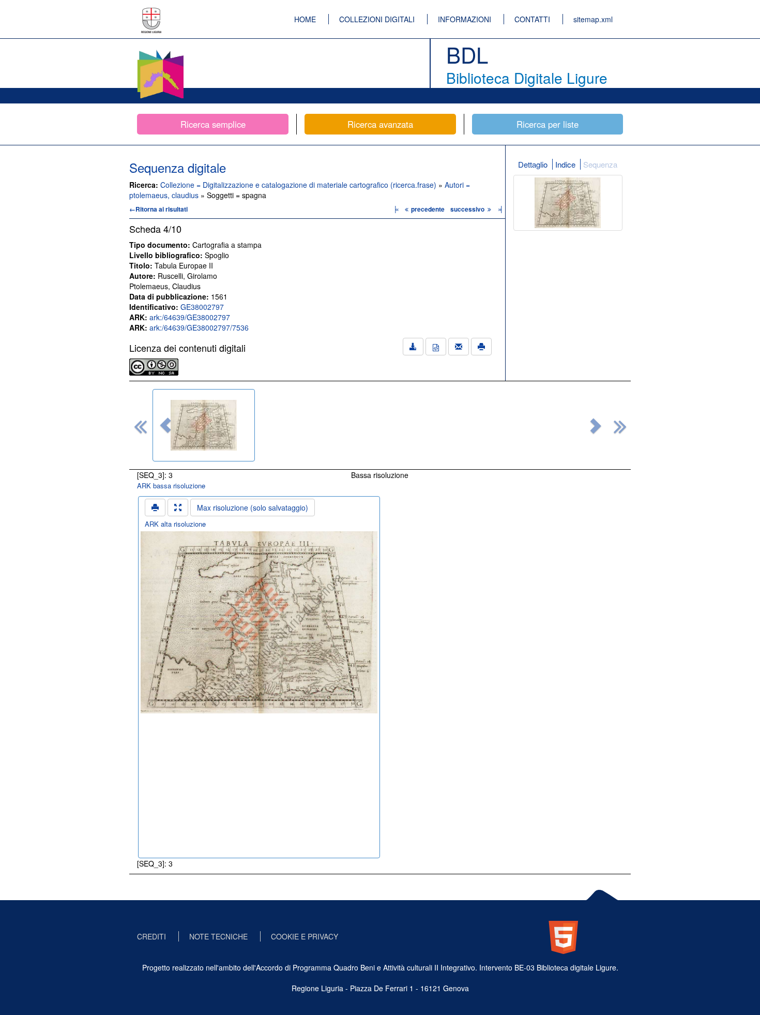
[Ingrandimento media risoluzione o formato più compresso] (178, 507)
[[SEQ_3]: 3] (204, 425)
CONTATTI (532, 19)
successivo (468, 209)
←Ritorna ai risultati (158, 209)
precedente (427, 209)
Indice (565, 164)
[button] (165, 425)
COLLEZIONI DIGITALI (377, 19)
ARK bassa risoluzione (171, 485)
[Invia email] (458, 346)
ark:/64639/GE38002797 (189, 317)
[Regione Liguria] (151, 13)
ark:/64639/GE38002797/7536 (199, 327)
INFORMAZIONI (464, 19)
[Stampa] (481, 346)
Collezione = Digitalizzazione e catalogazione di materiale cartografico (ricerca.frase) (299, 185)
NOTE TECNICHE (218, 936)
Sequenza (600, 164)
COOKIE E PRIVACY (304, 936)
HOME (305, 19)
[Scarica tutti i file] (413, 346)
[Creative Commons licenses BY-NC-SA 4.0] (153, 366)
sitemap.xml (593, 19)
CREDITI (151, 936)
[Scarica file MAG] (435, 346)
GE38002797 (202, 307)
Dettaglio (533, 164)
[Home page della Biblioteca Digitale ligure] (160, 52)
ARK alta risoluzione (175, 524)
